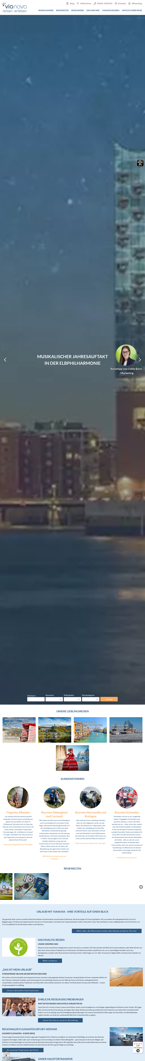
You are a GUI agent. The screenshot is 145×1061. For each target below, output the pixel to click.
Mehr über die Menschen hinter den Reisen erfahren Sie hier (107, 931)
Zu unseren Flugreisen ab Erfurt (23, 1050)
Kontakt (122, 3)
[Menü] (141, 1043)
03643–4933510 (104, 3)
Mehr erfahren (50, 960)
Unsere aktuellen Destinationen (23, 990)
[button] (54, 699)
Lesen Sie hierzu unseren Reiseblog (60, 1020)
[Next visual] (140, 360)
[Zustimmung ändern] (6, 1054)
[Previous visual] (5, 360)
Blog (72, 3)
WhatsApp (137, 3)
